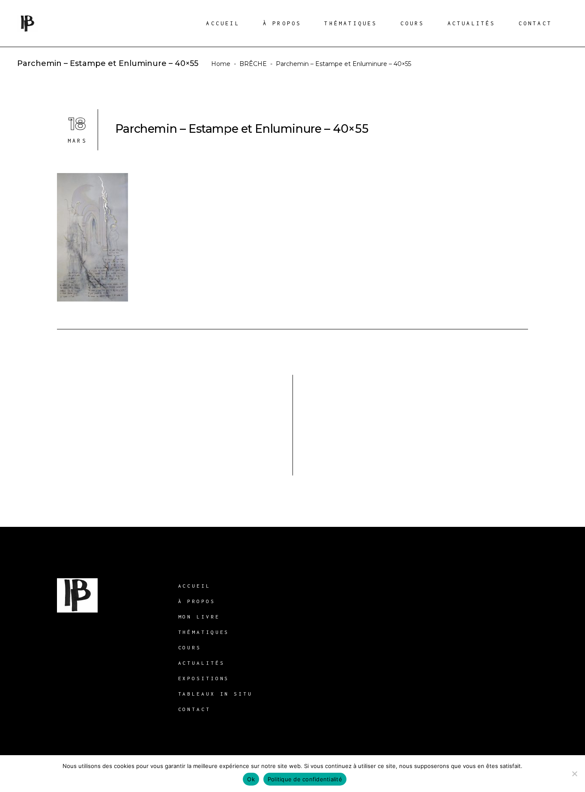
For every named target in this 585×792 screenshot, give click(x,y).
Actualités (201, 663)
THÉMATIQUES (204, 632)
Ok (251, 779)
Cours (190, 647)
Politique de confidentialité (305, 779)
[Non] (574, 773)
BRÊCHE (253, 64)
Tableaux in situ (215, 693)
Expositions (204, 678)
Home (220, 64)
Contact (194, 709)
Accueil (194, 586)
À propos (196, 601)
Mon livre (199, 616)
